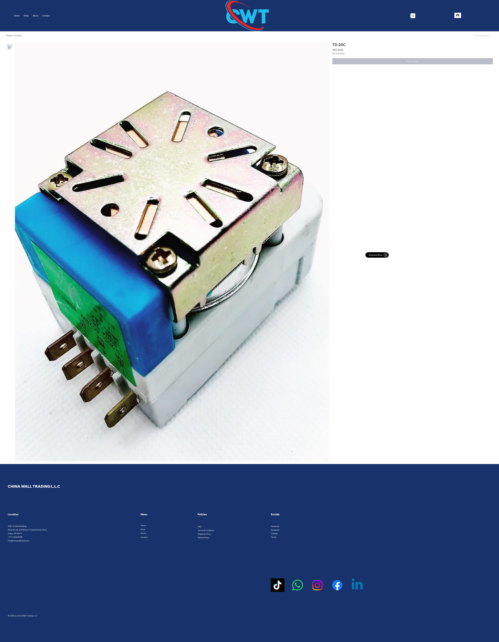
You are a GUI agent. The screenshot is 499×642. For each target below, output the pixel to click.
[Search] (413, 15)
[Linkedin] (357, 585)
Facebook (275, 526)
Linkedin (274, 533)
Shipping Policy (204, 534)
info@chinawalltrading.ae (18, 541)
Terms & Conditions (206, 530)
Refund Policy (203, 537)
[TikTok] (277, 585)
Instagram (275, 530)
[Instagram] (317, 585)
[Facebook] (337, 585)
